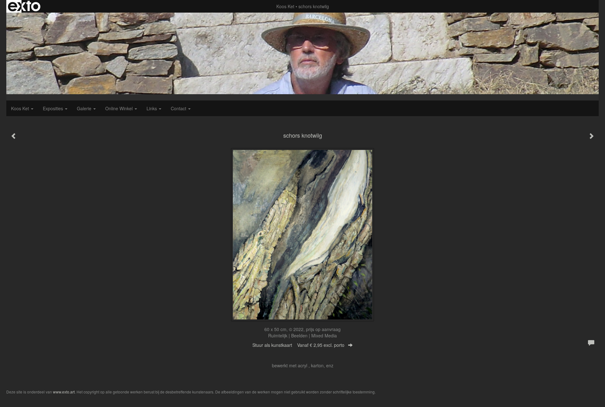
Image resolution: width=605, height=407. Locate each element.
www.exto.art (64, 391)
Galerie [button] (85, 108)
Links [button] (152, 108)
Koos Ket (285, 6)
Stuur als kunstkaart (298, 345)
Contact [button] (179, 108)
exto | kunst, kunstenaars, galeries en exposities (24, 6)
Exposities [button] (53, 108)
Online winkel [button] (119, 108)
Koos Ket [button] (20, 108)
